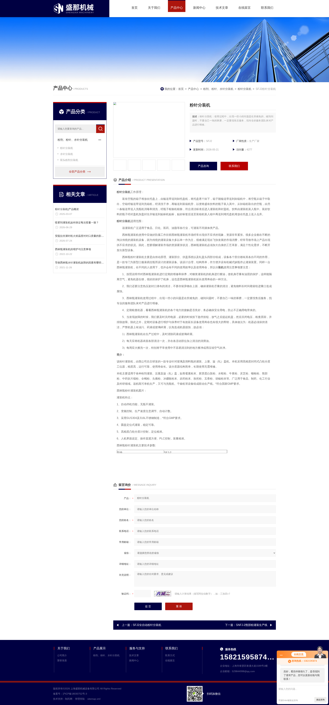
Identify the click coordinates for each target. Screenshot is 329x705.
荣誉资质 (62, 660)
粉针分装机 (244, 88)
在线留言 (244, 7)
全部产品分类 (77, 171)
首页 (134, 7)
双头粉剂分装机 (69, 160)
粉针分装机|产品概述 (67, 209)
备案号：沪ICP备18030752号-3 (70, 693)
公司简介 (62, 655)
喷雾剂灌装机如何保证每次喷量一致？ (77, 222)
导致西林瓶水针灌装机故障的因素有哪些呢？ (80, 262)
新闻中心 (199, 7)
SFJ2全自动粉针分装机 (147, 625)
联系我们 (267, 7)
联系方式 (170, 655)
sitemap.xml (93, 698)
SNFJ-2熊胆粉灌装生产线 (251, 625)
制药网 (68, 698)
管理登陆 (80, 698)
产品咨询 (203, 166)
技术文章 (222, 7)
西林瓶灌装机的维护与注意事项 (73, 249)
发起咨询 (320, 699)
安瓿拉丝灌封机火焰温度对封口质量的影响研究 (82, 235)
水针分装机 (66, 154)
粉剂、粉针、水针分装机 (218, 88)
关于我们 (154, 7)
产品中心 (176, 7)
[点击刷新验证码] (162, 594)
